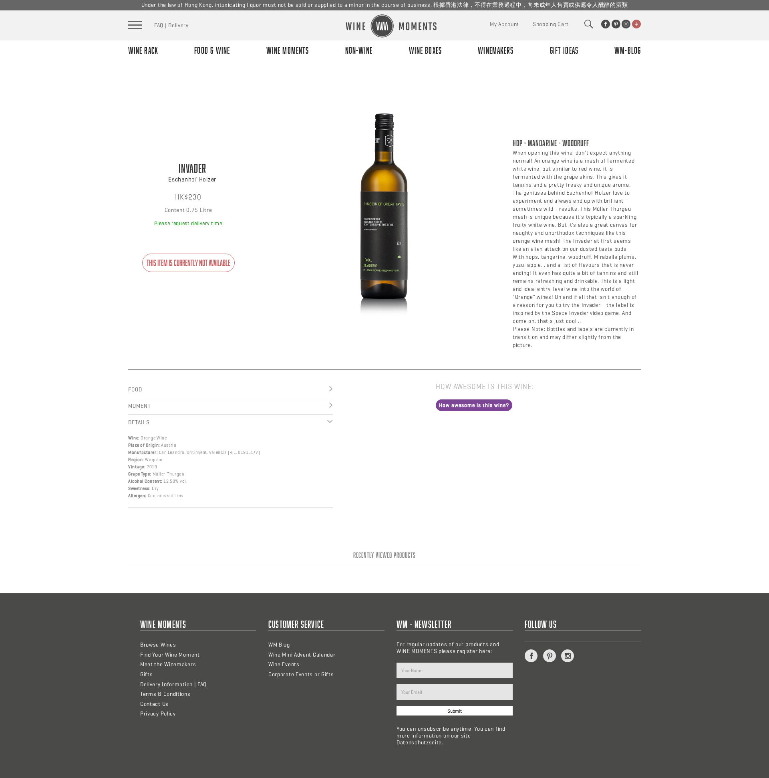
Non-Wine (359, 50)
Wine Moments (287, 50)
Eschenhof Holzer (192, 179)
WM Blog (279, 644)
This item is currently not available (188, 263)
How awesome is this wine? (474, 405)
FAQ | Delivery (171, 25)
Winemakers (495, 50)
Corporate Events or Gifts (301, 674)
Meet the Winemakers (168, 664)
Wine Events (284, 664)
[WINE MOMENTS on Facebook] (605, 24)
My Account (504, 24)
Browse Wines (158, 644)
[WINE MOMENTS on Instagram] (626, 24)
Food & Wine (212, 50)
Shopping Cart (551, 24)
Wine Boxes (425, 50)
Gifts (146, 674)
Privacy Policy (158, 713)
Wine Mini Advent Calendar (302, 654)
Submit (454, 711)
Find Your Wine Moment (170, 654)
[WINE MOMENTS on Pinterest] (616, 24)
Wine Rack (143, 50)
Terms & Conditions (165, 694)
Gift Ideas (564, 50)
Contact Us (154, 704)
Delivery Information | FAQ (173, 684)
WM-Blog (627, 50)
